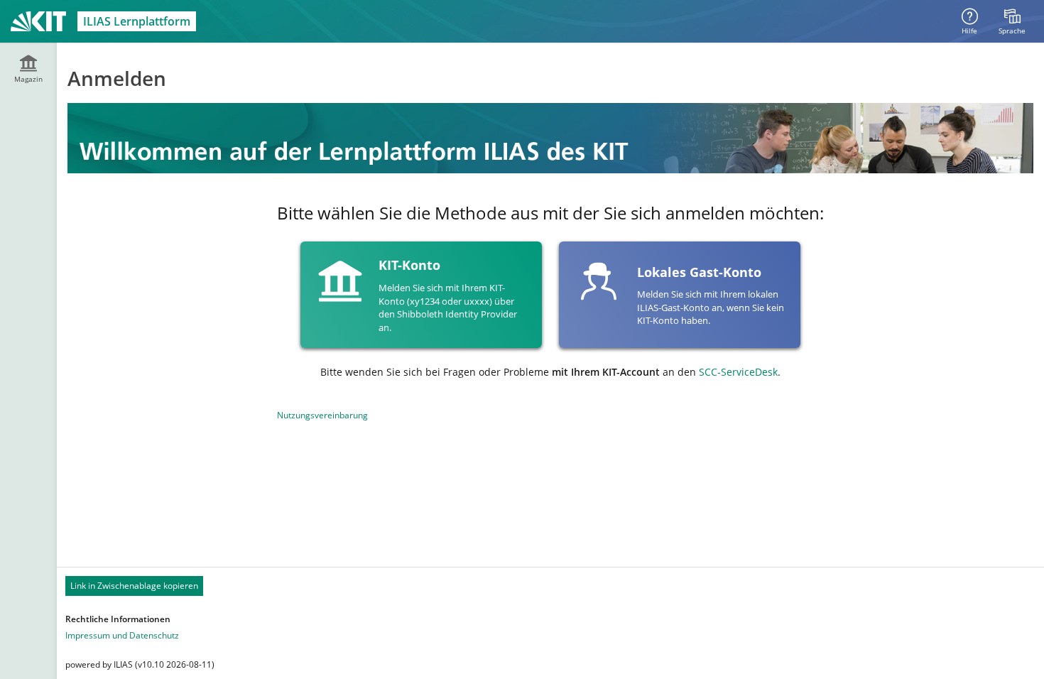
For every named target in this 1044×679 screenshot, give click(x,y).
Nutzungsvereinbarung (322, 415)
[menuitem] (1012, 21)
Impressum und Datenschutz (122, 635)
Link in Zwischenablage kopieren (134, 586)
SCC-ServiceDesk (738, 372)
